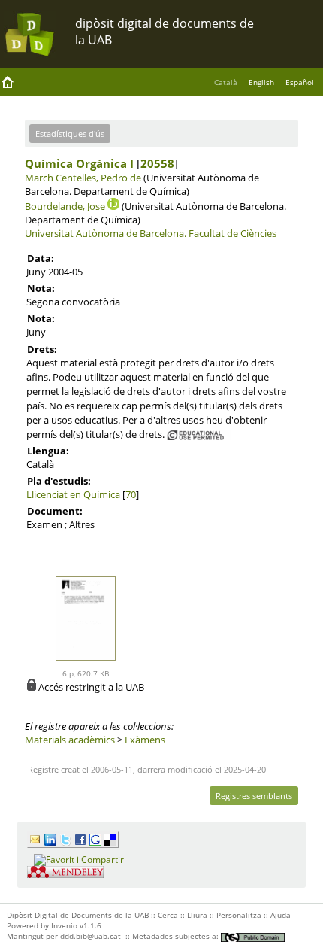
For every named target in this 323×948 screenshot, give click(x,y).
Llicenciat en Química (73, 494)
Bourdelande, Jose (65, 206)
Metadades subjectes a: (176, 936)
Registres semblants (254, 795)
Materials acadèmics (70, 739)
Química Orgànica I (79, 163)
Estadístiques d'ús (69, 133)
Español (299, 82)
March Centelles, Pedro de (83, 177)
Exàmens (145, 739)
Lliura (197, 915)
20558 (157, 163)
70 (130, 494)
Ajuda (280, 915)
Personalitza (238, 915)
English (261, 82)
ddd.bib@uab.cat (90, 936)
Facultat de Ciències (232, 233)
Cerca (168, 915)
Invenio (64, 925)
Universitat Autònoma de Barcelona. (105, 233)
